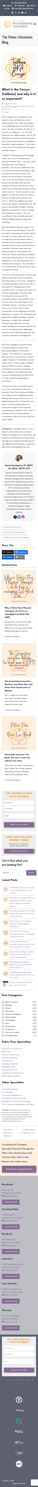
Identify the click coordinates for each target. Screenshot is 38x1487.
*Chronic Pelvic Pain (11, 527)
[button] (35, 24)
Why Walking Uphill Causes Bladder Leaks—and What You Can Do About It (21, 965)
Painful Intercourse (10, 1057)
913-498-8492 (11, 1220)
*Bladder (8, 1005)
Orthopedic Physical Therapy (14, 1098)
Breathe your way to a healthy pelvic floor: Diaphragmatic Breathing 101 (21, 924)
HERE (30, 410)
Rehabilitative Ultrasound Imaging (16, 1101)
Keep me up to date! (19, 824)
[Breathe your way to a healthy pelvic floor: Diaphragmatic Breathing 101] (6, 923)
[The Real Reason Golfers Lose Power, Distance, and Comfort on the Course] (6, 975)
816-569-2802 (20, 3)
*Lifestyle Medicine (13, 1014)
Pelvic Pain (6, 1051)
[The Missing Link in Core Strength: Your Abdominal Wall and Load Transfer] (6, 890)
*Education (9, 1011)
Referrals (21, 6)
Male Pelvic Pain (8, 1067)
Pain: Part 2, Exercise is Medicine (7, 1133)
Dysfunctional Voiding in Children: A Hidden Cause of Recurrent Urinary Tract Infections (22, 954)
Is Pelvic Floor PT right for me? (27, 1131)
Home (8, 1380)
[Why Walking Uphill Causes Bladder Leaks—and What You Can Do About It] (6, 964)
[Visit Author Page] (19, 458)
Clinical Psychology (10, 1089)
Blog (30, 1380)
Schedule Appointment (23, 8)
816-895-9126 (11, 1245)
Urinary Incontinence (10, 1055)
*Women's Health (12, 1032)
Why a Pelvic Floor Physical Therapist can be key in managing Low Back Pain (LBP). (22, 934)
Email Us (8, 6)
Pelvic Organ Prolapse (11, 1076)
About (15, 1380)
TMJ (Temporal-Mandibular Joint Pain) (18, 1104)
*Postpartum (10, 1026)
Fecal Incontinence (10, 1064)
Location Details (11, 1202)
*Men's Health (10, 1017)
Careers (23, 1380)
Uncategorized (11, 1035)
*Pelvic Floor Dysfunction (13, 532)
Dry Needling (7, 1092)
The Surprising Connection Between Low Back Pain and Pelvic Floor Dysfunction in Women (22, 944)
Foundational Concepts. (23, 1481)
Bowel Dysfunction (9, 1070)
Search (31, 872)
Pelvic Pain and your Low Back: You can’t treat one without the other (17, 758)
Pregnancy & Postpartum (12, 1073)
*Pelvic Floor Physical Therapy (15, 537)
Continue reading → (13, 636)
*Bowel (8, 1008)
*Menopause (10, 1020)
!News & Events (11, 1002)
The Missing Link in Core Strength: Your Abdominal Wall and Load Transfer (22, 890)
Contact (19, 1383)
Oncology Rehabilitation (12, 1095)
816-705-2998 (11, 1295)
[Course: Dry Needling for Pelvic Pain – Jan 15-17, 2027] (6, 985)
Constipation (7, 1061)
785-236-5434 (11, 1270)
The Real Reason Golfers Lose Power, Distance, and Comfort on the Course (22, 975)
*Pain (7, 112)
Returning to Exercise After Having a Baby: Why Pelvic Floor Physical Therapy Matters (22, 913)
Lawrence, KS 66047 (10, 1267)
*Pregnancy (10, 1029)
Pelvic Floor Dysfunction (12, 1048)
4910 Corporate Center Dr (13, 1264)
